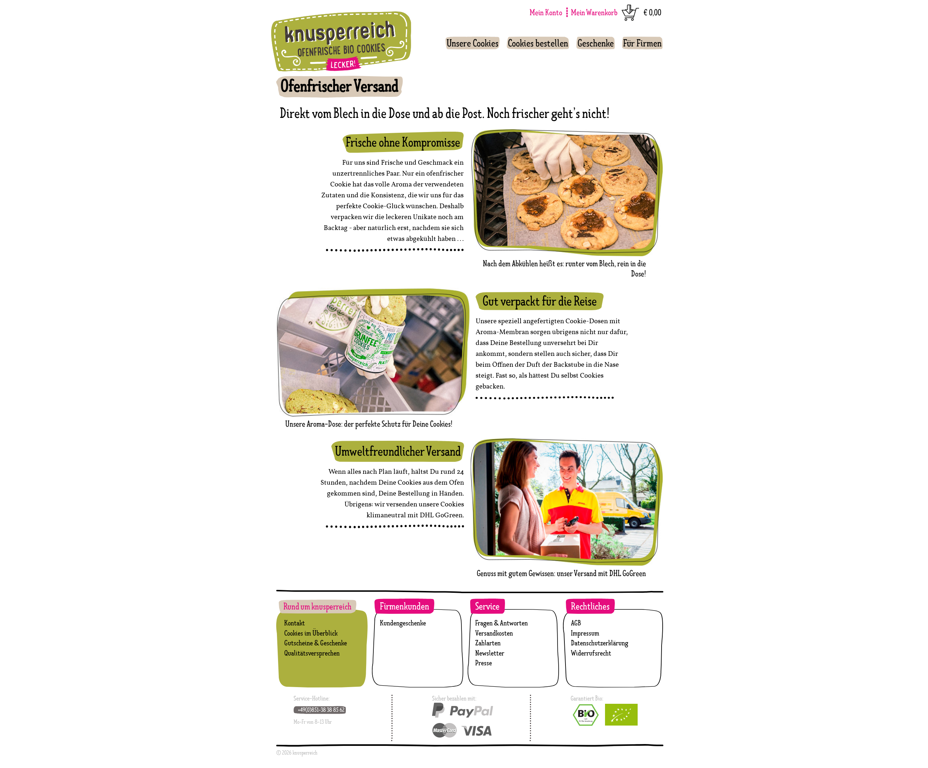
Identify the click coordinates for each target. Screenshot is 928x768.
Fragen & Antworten (501, 623)
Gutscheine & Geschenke (315, 643)
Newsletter (489, 653)
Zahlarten (488, 643)
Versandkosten (494, 633)
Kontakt (294, 623)
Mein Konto (546, 12)
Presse (483, 663)
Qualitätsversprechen (312, 653)
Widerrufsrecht (591, 653)
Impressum (585, 633)
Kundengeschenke (403, 623)
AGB (576, 623)
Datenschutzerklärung (599, 643)
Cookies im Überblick (310, 633)
